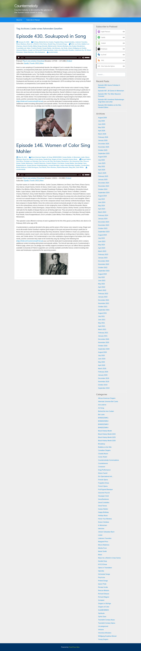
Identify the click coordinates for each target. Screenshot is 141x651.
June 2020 (101, 359)
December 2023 (103, 222)
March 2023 (102, 251)
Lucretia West (85, 165)
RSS (37, 63)
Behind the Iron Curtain (46, 42)
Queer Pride (102, 584)
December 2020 (103, 339)
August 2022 (102, 274)
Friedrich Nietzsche (39, 163)
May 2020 (101, 362)
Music (100, 554)
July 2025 (101, 160)
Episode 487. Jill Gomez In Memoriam (111, 91)
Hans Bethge (79, 163)
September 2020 (103, 349)
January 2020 (102, 375)
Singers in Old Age (104, 603)
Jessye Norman (31, 165)
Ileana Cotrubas (103, 522)
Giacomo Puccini (104, 493)
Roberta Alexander (62, 167)
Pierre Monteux (51, 167)
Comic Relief (102, 457)
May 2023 (101, 245)
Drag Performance (104, 470)
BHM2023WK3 (103, 424)
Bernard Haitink (86, 159)
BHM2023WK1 (103, 418)
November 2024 (103, 186)
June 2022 (101, 280)
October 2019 (102, 385)
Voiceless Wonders (104, 633)
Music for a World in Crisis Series (37, 44)
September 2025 (103, 153)
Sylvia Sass (102, 616)
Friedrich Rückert (36, 48)
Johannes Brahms (21, 50)
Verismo (101, 629)
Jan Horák (64, 48)
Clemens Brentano (62, 46)
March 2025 (102, 173)
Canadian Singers (104, 450)
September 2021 (103, 310)
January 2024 (102, 218)
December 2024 (103, 183)
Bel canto (101, 414)
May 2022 (101, 284)
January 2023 (102, 258)
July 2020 (101, 355)
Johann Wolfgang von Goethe (77, 48)
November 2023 (103, 225)
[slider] (87, 57)
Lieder (83, 157)
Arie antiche (102, 405)
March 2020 (102, 368)
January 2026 (102, 140)
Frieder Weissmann (27, 163)
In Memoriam (76, 157)
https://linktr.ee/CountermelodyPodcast (30, 101)
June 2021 (101, 319)
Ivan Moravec (56, 48)
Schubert (101, 600)
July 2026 (101, 121)
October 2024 (102, 189)
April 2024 (101, 209)
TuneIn (32, 63)
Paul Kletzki (42, 167)
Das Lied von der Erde (46, 161)
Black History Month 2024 (107, 434)
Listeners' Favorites (81, 42)
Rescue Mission (103, 590)
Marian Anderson (21, 167)
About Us (19, 20)
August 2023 (102, 235)
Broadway (101, 444)
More (42, 63)
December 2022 (103, 261)
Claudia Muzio (103, 453)
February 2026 (103, 137)
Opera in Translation (105, 567)
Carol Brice (19, 161)
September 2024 (103, 192)
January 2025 (102, 179)
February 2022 (103, 293)
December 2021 (103, 300)
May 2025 (101, 166)
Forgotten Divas (59, 42)
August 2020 (102, 352)
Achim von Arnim (76, 44)
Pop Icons (101, 577)
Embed (69, 61)
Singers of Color (57, 159)
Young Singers (103, 639)
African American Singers (38, 157)
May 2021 (101, 323)
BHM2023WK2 (57, 157)
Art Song (35, 42)
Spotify (26, 63)
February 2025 (103, 176)
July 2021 (101, 316)
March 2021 (102, 329)
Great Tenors (102, 506)
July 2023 (101, 238)
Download (40, 61)
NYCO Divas (102, 564)
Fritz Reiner (60, 163)
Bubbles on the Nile (105, 447)
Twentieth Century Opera (106, 623)
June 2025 (101, 163)
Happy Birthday (103, 512)
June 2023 (101, 241)
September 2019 (103, 388)
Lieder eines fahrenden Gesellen (64, 50)
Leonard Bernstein (53, 165)
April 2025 (101, 170)
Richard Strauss (103, 594)
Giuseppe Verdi (103, 496)
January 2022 (102, 297)
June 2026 (101, 124)
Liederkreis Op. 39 (80, 50)
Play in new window (29, 61)
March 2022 (102, 290)
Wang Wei (72, 167)
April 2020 (101, 365)
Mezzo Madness (21, 44)
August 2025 (102, 157)
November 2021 (103, 303)
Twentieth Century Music (69, 159)
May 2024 (101, 205)
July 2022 (101, 277)
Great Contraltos (69, 42)
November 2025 (103, 147)
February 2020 (103, 372)
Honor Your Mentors (105, 519)
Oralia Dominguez (32, 167)
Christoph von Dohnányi (31, 161)
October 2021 (102, 306)
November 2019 (103, 381)
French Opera (103, 486)
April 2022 (101, 287)
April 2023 (101, 248)
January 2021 (102, 336)
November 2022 (103, 264)
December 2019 (103, 378)
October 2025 (102, 150)
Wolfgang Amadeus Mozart (107, 636)
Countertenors (103, 463)
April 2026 (101, 130)
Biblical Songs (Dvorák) (40, 46)
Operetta (101, 571)
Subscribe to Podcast (33, 20)
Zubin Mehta (80, 167)
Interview (101, 528)
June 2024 (101, 202)
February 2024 (103, 215)
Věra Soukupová (40, 52)
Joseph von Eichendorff (35, 50)
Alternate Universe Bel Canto (108, 401)
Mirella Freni (102, 548)
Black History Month (105, 431)
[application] (53, 58)
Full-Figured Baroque (105, 489)
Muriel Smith (102, 551)
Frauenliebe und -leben (23, 48)
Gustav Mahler (46, 48)
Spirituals (101, 613)
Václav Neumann (29, 52)
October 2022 (102, 267)
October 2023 (102, 228)
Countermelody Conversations (108, 460)
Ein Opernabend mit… (105, 476)
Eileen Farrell (102, 473)
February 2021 (103, 333)
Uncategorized (103, 626)
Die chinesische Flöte (76, 161)
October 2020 (102, 346)
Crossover (101, 466)
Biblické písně (52, 46)
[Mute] (83, 58)
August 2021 (102, 313)
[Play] (19, 58)
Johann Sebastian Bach (106, 532)
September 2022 (103, 271)
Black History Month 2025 (107, 437)
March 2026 (102, 134)
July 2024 (101, 199)
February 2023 (103, 254)
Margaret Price (103, 541)
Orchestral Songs (61, 44)
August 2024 (102, 196)
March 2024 (102, 212)
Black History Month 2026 (107, 440)
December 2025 (103, 144)
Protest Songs (103, 581)
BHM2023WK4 (103, 427)
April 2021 (101, 326)
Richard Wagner (103, 597)
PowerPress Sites (74, 647)
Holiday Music (103, 515)
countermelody (53, 52)
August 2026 (102, 117)
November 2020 (103, 342)
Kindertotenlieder (48, 50)
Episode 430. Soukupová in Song (51, 36)
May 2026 (101, 127)
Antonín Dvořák (27, 46)
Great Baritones (103, 499)
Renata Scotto (103, 587)
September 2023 (103, 231)
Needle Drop (52, 44)
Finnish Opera (103, 480)
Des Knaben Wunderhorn (77, 46)
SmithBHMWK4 (103, 610)
